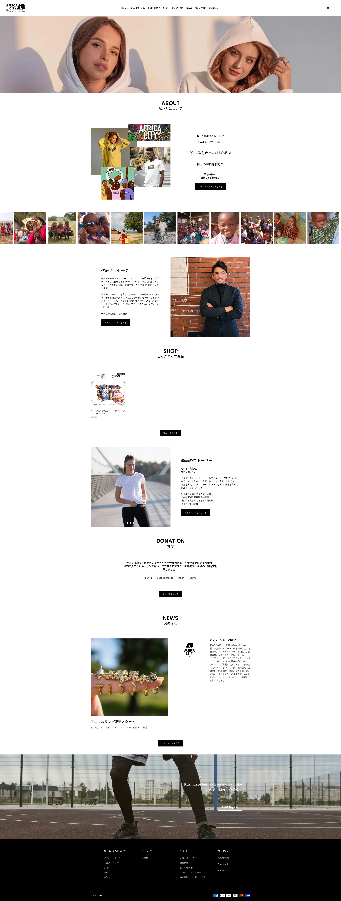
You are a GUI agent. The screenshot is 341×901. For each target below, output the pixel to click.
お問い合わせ (186, 864)
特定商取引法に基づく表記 (192, 874)
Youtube (222, 867)
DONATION (177, 7)
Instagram (223, 854)
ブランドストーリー (113, 854)
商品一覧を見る (170, 433)
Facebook (223, 861)
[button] (148, 575)
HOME (124, 7)
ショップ (108, 864)
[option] (170, 46)
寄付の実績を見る (171, 591)
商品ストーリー (111, 859)
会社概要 (184, 859)
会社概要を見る (229, 804)
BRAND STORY (138, 7)
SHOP (166, 7)
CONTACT (214, 7)
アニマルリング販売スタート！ (115, 718)
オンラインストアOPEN (223, 637)
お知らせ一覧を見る (170, 740)
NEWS (189, 7)
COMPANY (200, 7)
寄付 (106, 869)
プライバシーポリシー (190, 869)
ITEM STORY (154, 7)
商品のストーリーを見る (195, 512)
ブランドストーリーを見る (210, 186)
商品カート (147, 854)
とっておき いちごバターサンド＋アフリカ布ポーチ (108, 412)
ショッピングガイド (189, 854)
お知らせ (108, 874)
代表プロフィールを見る (116, 322)
